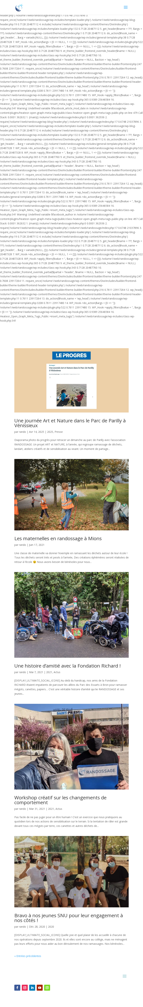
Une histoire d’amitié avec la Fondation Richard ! (67, 665)
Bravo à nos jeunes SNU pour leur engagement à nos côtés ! (68, 918)
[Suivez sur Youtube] (40, 988)
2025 (50, 432)
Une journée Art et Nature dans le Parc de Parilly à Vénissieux (70, 423)
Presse (59, 432)
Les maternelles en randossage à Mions (58, 538)
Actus (57, 672)
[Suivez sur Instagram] (25, 988)
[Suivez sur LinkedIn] (32, 988)
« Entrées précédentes (27, 956)
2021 (49, 672)
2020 (51, 926)
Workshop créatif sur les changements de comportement (60, 800)
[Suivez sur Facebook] (17, 988)
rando (22, 432)
